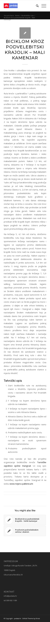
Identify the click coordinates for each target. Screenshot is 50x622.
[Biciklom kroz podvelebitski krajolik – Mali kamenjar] (25, 33)
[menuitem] (36, 5)
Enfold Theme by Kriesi (31, 618)
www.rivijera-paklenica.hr (21, 483)
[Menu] (42, 5)
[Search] (36, 5)
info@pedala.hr (10, 596)
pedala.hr (17, 618)
